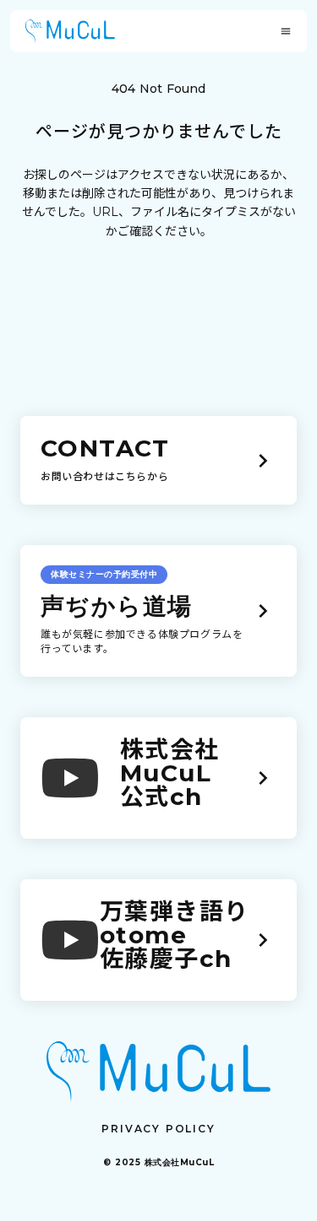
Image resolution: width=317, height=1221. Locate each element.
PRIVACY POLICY (158, 1128)
